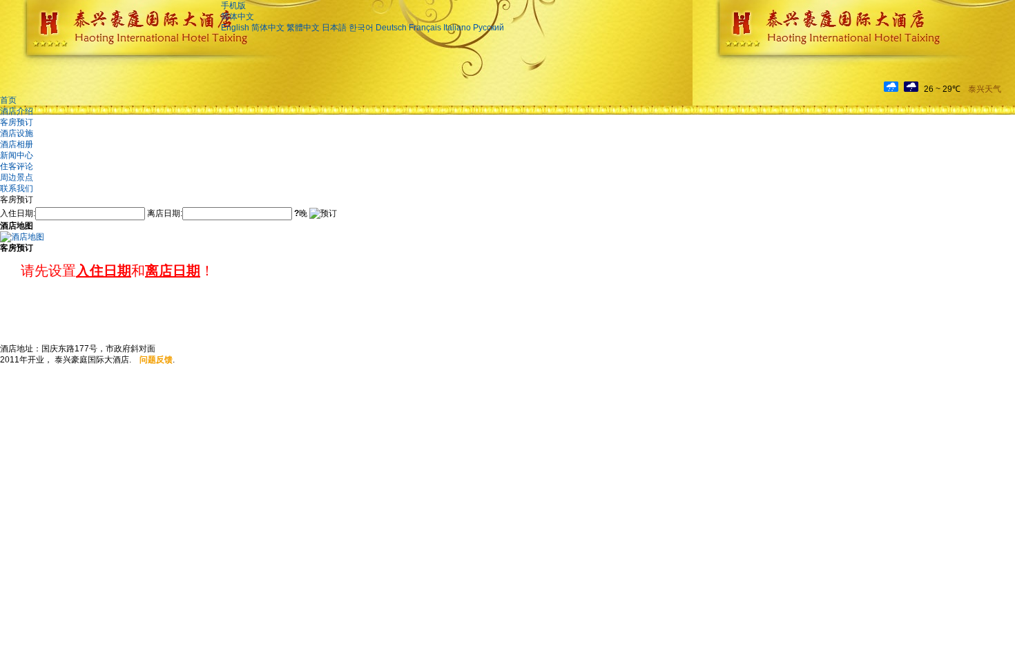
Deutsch (391, 27)
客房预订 (16, 122)
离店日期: (164, 213)
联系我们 (16, 188)
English (235, 27)
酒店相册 (16, 144)
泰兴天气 (984, 89)
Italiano (457, 27)
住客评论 (16, 166)
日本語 (334, 27)
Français (425, 27)
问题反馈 (156, 360)
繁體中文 (303, 27)
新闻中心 (16, 155)
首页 (8, 100)
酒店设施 (16, 133)
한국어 (361, 27)
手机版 (233, 5)
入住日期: (17, 213)
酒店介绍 (16, 111)
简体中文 (237, 16)
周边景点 (16, 177)
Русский (488, 27)
